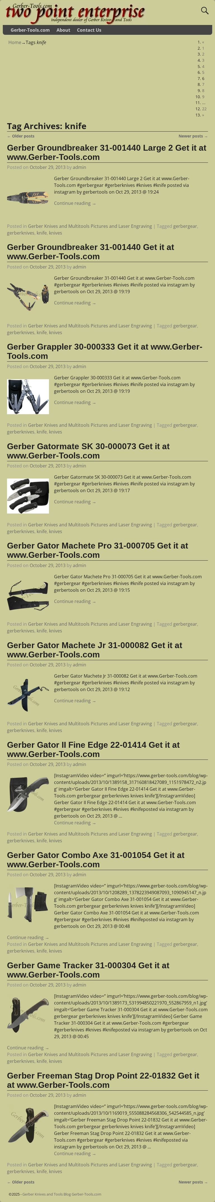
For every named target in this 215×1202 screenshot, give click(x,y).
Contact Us (89, 30)
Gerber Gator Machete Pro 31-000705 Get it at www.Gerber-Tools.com (97, 550)
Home (14, 42)
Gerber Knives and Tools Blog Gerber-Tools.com (61, 1194)
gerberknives (20, 233)
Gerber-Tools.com (30, 30)
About (63, 30)
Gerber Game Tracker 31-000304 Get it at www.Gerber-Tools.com (88, 970)
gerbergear (185, 226)
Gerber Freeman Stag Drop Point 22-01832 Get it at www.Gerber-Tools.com (103, 1080)
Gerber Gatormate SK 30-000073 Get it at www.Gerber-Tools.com (88, 451)
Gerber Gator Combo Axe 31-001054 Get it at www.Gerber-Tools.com (95, 859)
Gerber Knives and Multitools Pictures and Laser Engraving (90, 226)
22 (204, 108)
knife (42, 233)
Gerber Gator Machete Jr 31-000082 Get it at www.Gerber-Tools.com (94, 650)
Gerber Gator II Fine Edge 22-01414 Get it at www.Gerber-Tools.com (93, 749)
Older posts (20, 136)
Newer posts (193, 136)
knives (55, 233)
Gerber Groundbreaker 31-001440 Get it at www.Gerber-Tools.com (90, 251)
